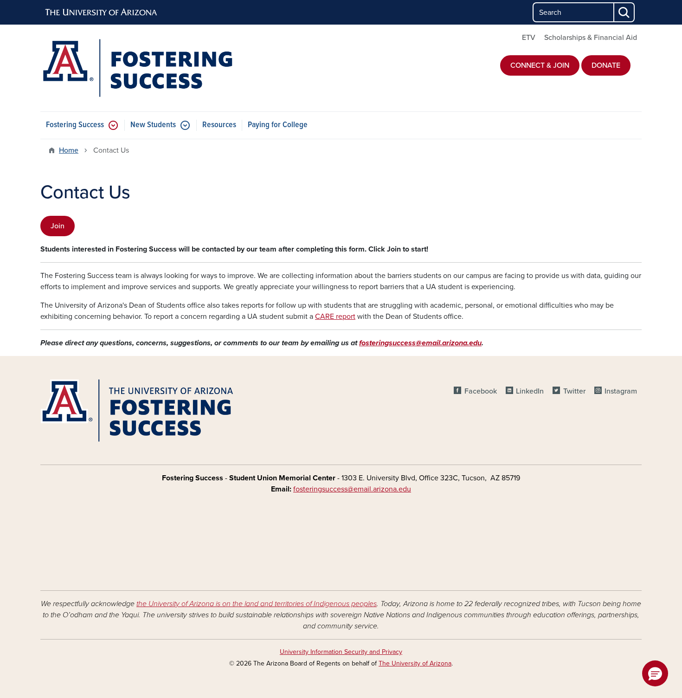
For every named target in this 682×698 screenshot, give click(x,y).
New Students (153, 125)
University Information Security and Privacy (341, 652)
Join (57, 226)
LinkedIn (530, 391)
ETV (528, 37)
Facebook (480, 391)
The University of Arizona (415, 663)
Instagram (621, 391)
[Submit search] (624, 12)
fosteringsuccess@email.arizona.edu (420, 343)
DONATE (606, 65)
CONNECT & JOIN (539, 65)
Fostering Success (75, 125)
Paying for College (278, 125)
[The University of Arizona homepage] (101, 12)
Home (68, 150)
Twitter (574, 391)
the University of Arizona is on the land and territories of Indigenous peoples (256, 603)
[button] (655, 673)
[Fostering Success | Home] (136, 68)
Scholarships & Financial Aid (590, 37)
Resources (219, 125)
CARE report (335, 316)
